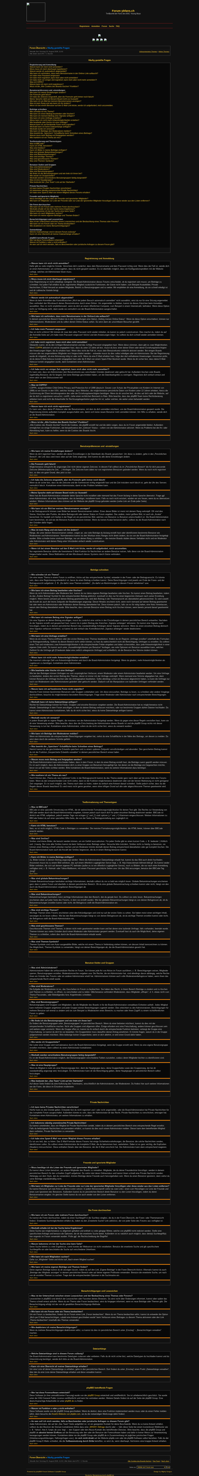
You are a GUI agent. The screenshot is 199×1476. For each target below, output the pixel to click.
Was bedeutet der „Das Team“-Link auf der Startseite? (52, 182)
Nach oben (34, 274)
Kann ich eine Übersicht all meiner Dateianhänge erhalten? (55, 234)
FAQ (118, 26)
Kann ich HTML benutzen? (41, 146)
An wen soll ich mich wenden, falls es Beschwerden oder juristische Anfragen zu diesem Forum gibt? (72, 244)
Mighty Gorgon (166, 1471)
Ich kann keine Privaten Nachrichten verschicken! (50, 188)
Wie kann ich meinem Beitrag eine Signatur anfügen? (52, 116)
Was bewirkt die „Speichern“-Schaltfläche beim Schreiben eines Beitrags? (61, 133)
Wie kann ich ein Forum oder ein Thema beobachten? (52, 224)
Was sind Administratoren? (41, 167)
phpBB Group (94, 1395)
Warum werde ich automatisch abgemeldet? (48, 71)
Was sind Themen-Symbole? (42, 161)
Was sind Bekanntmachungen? (43, 154)
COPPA (38, 348)
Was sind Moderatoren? (40, 169)
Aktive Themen (164, 51)
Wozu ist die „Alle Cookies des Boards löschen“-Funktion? (54, 86)
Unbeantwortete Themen (148, 51)
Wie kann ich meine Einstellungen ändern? (48, 92)
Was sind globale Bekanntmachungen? (46, 152)
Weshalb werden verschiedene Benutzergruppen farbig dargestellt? (58, 178)
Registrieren (85, 26)
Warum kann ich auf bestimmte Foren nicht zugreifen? (52, 124)
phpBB (38, 1471)
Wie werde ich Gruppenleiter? (42, 176)
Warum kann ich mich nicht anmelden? (46, 67)
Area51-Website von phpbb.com (66, 1414)
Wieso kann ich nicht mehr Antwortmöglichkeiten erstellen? (54, 120)
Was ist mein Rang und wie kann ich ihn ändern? (50, 103)
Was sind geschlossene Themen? (44, 159)
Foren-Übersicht (37, 48)
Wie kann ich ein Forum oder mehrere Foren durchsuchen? (55, 207)
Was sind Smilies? (37, 148)
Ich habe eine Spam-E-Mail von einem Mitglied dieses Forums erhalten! (60, 192)
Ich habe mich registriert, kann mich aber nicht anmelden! (54, 78)
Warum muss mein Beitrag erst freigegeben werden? (52, 135)
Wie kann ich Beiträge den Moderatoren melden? (50, 131)
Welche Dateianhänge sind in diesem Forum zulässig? (53, 232)
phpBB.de (69, 1401)
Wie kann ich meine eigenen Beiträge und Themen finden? (54, 215)
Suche (111, 26)
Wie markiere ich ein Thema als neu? (45, 137)
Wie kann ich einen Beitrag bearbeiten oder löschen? (52, 114)
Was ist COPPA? (37, 82)
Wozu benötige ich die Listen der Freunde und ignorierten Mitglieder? (59, 199)
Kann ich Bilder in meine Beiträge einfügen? (48, 150)
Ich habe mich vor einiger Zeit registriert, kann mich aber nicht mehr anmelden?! (63, 80)
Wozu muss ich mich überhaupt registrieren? (48, 69)
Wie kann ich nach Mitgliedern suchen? (46, 213)
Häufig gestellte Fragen (58, 48)
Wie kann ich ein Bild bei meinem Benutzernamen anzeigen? (55, 101)
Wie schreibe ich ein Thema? (42, 111)
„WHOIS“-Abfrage (97, 1427)
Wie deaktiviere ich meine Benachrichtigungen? (50, 226)
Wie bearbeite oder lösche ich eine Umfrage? (49, 122)
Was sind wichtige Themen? (41, 157)
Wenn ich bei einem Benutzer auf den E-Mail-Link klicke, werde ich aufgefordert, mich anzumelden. (71, 105)
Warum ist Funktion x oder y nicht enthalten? (48, 242)
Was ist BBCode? (37, 144)
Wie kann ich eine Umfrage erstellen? (45, 118)
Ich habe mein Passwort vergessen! (45, 76)
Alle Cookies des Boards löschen (139, 1461)
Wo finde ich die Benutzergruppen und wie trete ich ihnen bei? (56, 173)
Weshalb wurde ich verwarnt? (42, 129)
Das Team (156, 1461)
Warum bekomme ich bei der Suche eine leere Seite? (52, 211)
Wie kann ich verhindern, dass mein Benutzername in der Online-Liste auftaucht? (64, 73)
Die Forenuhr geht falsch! (40, 95)
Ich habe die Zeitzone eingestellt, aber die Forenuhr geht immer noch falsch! (62, 97)
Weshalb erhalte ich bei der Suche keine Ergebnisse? (52, 209)
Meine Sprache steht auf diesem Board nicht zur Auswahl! (54, 99)
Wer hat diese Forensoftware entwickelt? (47, 240)
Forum (104, 26)
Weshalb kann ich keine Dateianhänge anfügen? (50, 127)
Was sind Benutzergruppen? (42, 171)
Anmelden (95, 26)
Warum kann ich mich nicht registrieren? (47, 84)
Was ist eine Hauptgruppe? (41, 180)
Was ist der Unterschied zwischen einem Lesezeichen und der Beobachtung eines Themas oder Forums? (74, 221)
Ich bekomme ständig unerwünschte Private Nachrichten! (54, 190)
